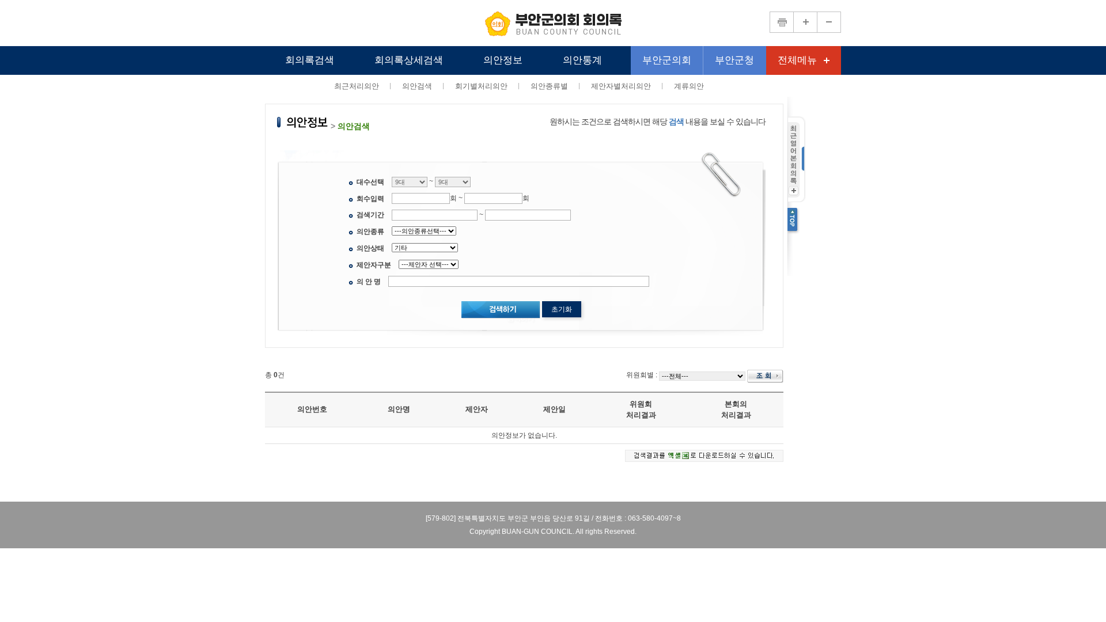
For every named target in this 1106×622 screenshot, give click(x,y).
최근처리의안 (356, 86)
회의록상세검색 (408, 60)
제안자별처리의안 (621, 86)
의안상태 (370, 248)
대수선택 (370, 182)
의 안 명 (369, 282)
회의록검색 (309, 60)
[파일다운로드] (704, 455)
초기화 (561, 309)
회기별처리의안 (481, 86)
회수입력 (370, 199)
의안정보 (502, 60)
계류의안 (689, 86)
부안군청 (734, 60)
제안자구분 (374, 265)
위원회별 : (641, 375)
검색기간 (370, 215)
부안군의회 (666, 60)
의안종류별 (549, 86)
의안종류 (370, 231)
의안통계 (582, 60)
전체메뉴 (797, 60)
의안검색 (417, 86)
